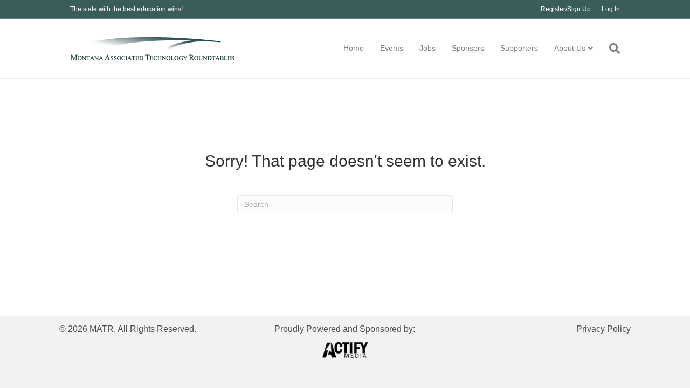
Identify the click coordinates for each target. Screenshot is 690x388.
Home (353, 48)
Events (391, 48)
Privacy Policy (603, 329)
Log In (611, 9)
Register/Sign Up (566, 9)
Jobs (427, 48)
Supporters (519, 48)
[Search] (610, 48)
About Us (569, 48)
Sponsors (468, 48)
